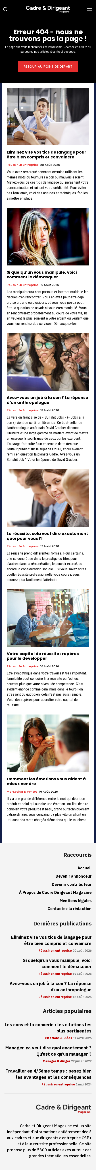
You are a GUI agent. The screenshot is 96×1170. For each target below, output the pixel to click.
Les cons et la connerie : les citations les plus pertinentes (48, 1027)
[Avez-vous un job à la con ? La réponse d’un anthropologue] (48, 362)
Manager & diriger (56, 1061)
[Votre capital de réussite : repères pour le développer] (48, 618)
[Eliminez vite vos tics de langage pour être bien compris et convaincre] (48, 116)
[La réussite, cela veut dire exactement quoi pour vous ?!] (48, 498)
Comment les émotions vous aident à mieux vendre (46, 781)
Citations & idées (58, 1038)
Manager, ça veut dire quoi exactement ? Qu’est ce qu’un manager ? (48, 1050)
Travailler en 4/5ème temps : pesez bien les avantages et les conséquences (49, 1074)
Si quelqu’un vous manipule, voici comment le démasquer (42, 274)
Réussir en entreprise (22, 165)
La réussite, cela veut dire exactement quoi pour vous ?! (47, 536)
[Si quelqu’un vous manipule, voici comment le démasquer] (48, 236)
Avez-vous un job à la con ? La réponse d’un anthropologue (47, 400)
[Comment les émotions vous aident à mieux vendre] (48, 743)
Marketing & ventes (22, 791)
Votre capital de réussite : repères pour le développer (43, 656)
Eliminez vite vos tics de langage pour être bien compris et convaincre (46, 154)
